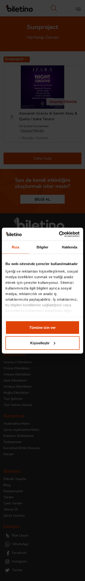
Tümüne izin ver (42, 328)
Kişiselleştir (40, 343)
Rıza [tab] (15, 247)
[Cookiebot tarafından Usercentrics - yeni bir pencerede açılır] (60, 234)
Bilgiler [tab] (43, 247)
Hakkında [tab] (69, 247)
